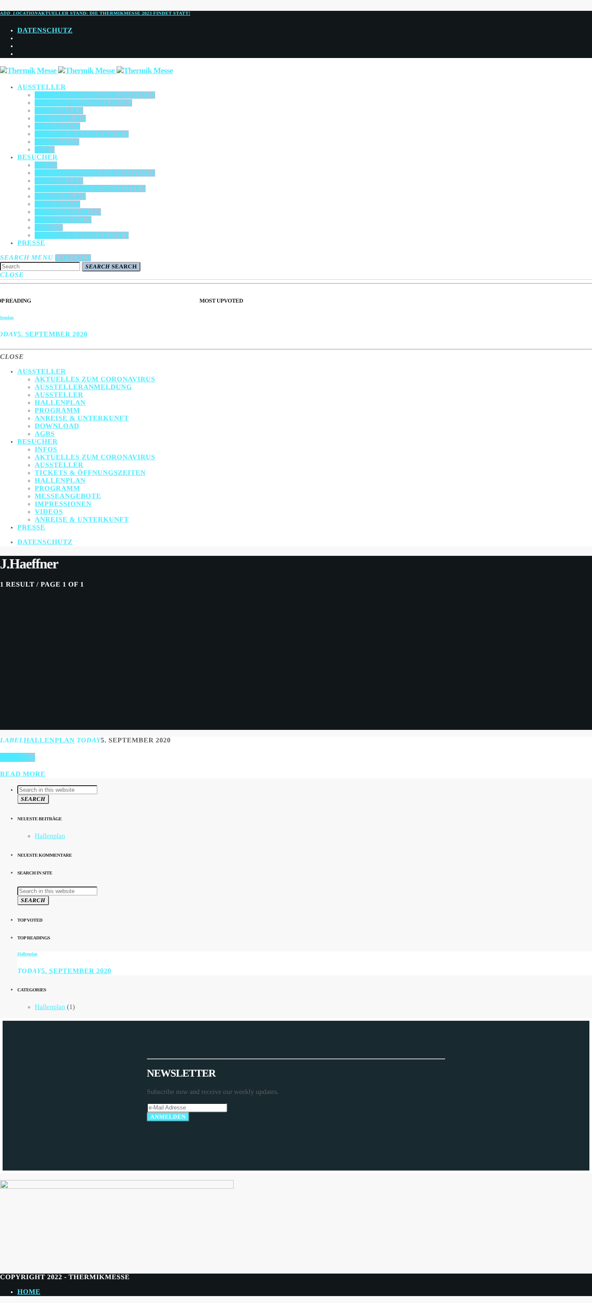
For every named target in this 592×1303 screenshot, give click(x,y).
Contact (73, 257)
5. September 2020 (52, 334)
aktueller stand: (95, 13)
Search (111, 266)
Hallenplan (49, 740)
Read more (23, 774)
